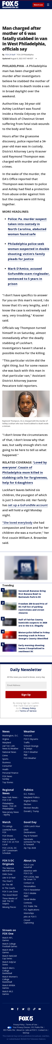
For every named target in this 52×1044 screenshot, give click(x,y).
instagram (28, 1009)
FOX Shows (7, 835)
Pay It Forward (30, 835)
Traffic (27, 742)
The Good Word (9, 895)
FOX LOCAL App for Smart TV (31, 878)
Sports (5, 759)
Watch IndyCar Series (9, 963)
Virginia (5, 739)
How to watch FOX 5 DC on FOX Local (10, 842)
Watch (6, 822)
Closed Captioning (29, 921)
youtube (12, 1009)
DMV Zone (7, 874)
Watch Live (38, 5)
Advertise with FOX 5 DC (30, 872)
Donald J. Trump (31, 811)
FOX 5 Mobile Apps (30, 894)
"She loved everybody (17, 523)
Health (5, 769)
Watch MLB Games (7, 951)
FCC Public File (30, 906)
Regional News (8, 791)
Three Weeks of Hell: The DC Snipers (9, 901)
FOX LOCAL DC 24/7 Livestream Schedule (9, 850)
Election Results (31, 807)
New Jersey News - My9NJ (10, 813)
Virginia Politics (31, 800)
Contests (28, 902)
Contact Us (29, 882)
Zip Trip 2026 (30, 847)
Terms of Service (27, 710)
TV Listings (7, 826)
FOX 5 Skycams (31, 739)
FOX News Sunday (7, 777)
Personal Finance (10, 772)
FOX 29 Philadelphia (25, 54)
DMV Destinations (30, 831)
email (39, 1009)
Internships (29, 913)
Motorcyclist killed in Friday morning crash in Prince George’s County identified (34, 635)
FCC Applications (31, 909)
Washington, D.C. (10, 735)
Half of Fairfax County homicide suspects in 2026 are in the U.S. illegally (32, 622)
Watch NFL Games (7, 939)
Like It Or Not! (8, 877)
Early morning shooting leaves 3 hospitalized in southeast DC (31, 648)
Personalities (30, 886)
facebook (17, 1009)
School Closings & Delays (31, 747)
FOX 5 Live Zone (10, 891)
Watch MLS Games (7, 992)
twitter (23, 1009)
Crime (5, 755)
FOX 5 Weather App (31, 753)
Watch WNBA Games (8, 986)
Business (6, 762)
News (6, 731)
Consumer (7, 765)
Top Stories (7, 782)
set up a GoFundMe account (28, 505)
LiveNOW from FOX (9, 831)
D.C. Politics (29, 793)
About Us (30, 860)
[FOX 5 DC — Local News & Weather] (10, 4)
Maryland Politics (32, 797)
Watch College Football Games (9, 945)
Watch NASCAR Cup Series (9, 957)
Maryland (6, 742)
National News (9, 752)
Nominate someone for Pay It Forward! (32, 842)
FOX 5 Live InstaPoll (29, 866)
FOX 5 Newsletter (32, 889)
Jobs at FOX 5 (30, 916)
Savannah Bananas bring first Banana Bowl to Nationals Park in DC (32, 593)
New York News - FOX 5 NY (10, 798)
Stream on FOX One (9, 931)
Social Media (30, 899)
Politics (28, 789)
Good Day (30, 822)
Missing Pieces (9, 907)
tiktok (34, 1009)
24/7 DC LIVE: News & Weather (10, 747)
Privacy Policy (29, 708)
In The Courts (8, 888)
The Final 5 (7, 881)
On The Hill (7, 884)
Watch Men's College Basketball (8, 971)
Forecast (28, 735)
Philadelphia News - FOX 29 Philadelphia (9, 806)
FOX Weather (30, 758)
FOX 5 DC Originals (8, 862)
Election (27, 804)
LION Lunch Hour (32, 826)
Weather (29, 731)
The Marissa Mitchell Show (8, 869)
